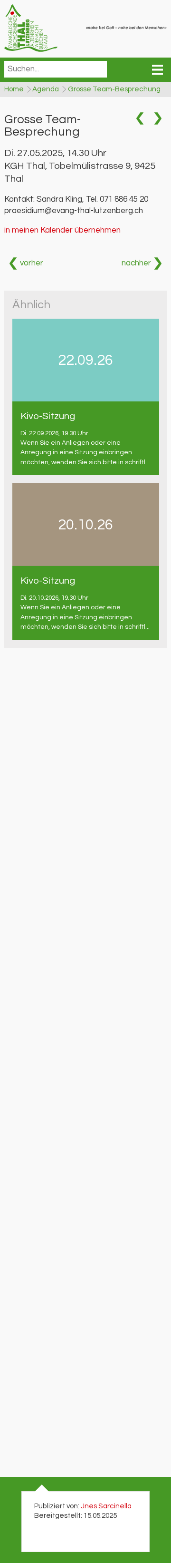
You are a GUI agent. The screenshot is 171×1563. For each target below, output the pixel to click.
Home (14, 89)
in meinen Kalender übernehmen (62, 230)
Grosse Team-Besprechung (114, 89)
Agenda (45, 89)
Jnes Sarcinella (106, 1506)
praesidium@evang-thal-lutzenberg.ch (73, 210)
